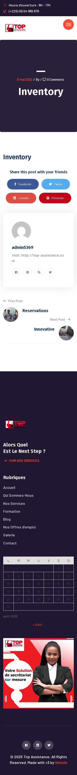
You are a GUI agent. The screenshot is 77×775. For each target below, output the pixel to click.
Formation (11, 511)
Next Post (58, 319)
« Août (37, 624)
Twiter (58, 184)
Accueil (9, 487)
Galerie (9, 534)
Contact (10, 543)
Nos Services (14, 503)
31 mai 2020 (24, 79)
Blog (7, 519)
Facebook (24, 184)
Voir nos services (24, 460)
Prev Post (15, 301)
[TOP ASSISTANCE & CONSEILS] (15, 28)
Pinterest (58, 198)
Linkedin (23, 198)
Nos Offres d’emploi (19, 527)
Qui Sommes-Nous (18, 495)
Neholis (61, 762)
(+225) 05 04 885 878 (24, 11)
